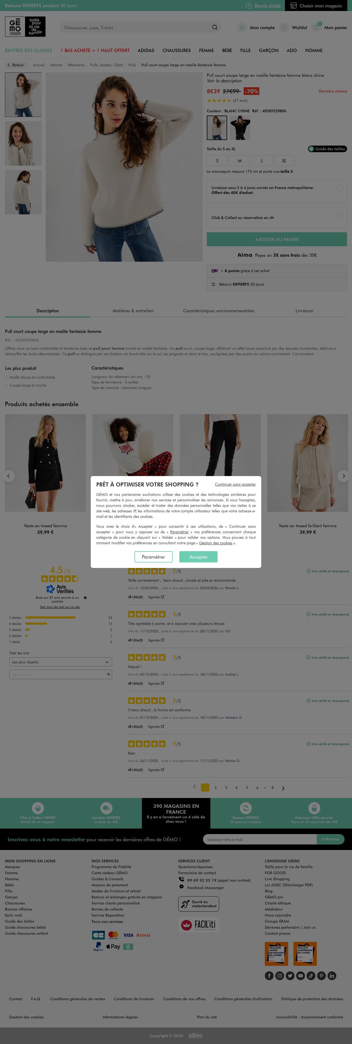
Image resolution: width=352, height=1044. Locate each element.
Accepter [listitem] (198, 556)
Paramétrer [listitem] (153, 556)
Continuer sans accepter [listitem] (235, 484)
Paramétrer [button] (179, 531)
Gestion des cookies (215, 542)
